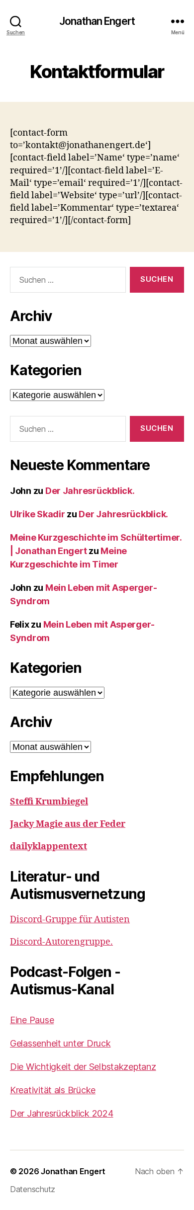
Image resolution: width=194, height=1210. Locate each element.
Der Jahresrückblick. (90, 490)
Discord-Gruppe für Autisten (70, 919)
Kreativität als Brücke (53, 1090)
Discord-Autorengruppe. (61, 942)
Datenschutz (32, 1189)
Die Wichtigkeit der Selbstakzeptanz (83, 1066)
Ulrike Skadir (37, 514)
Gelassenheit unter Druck (60, 1043)
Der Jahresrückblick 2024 (61, 1113)
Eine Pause (32, 1020)
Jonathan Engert (97, 21)
